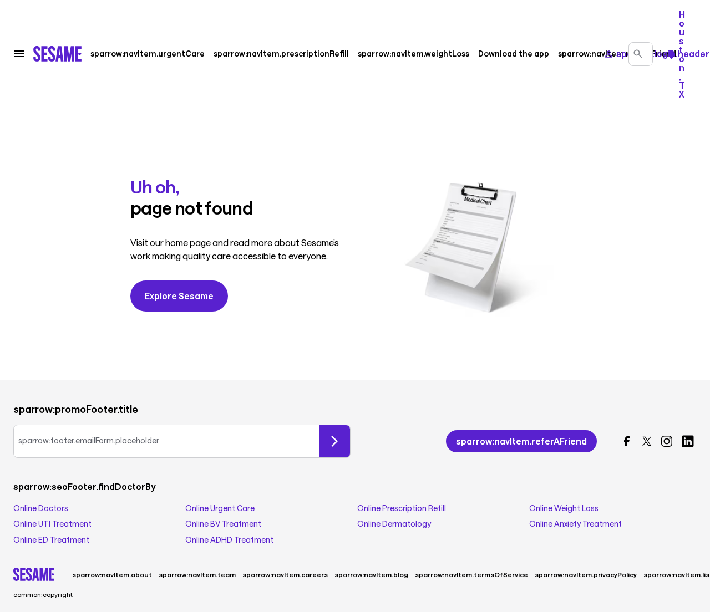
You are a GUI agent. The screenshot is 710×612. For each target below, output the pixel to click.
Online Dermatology (394, 524)
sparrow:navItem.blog (371, 574)
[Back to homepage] (57, 54)
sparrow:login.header (662, 53)
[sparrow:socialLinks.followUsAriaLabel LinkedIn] (688, 441)
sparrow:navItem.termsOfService (471, 574)
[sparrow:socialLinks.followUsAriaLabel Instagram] (666, 441)
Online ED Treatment (51, 540)
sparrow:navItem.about (112, 574)
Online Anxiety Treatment (575, 524)
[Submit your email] (334, 441)
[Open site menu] (19, 53)
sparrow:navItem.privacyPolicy (586, 574)
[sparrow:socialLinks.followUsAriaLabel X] (647, 441)
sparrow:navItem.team (197, 574)
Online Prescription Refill (401, 508)
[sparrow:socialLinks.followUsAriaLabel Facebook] (627, 441)
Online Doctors (40, 508)
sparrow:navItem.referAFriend (617, 54)
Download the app (513, 54)
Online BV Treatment (223, 524)
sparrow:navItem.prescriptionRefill (281, 54)
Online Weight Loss (564, 508)
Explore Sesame (179, 295)
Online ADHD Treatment (229, 540)
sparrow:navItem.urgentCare (147, 54)
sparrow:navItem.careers (285, 574)
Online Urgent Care (220, 508)
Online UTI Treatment (52, 524)
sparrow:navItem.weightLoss (413, 54)
